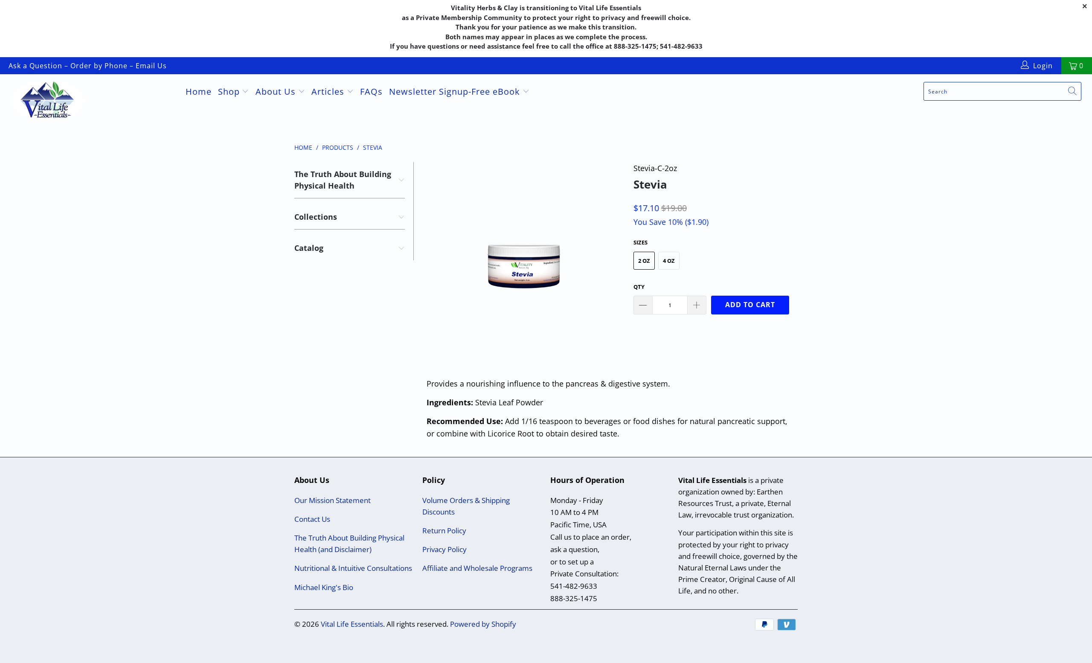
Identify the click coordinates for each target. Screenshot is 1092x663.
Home (199, 91)
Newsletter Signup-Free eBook (456, 91)
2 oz (644, 261)
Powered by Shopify (483, 624)
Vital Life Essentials (352, 624)
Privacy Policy (444, 549)
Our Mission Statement (332, 500)
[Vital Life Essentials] (92, 101)
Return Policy (444, 530)
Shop (230, 91)
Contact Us (312, 519)
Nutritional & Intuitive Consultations (353, 568)
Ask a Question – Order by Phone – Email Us (88, 65)
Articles (329, 91)
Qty (639, 287)
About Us (277, 91)
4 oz (669, 261)
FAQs (371, 91)
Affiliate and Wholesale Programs (477, 568)
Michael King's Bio (323, 587)
